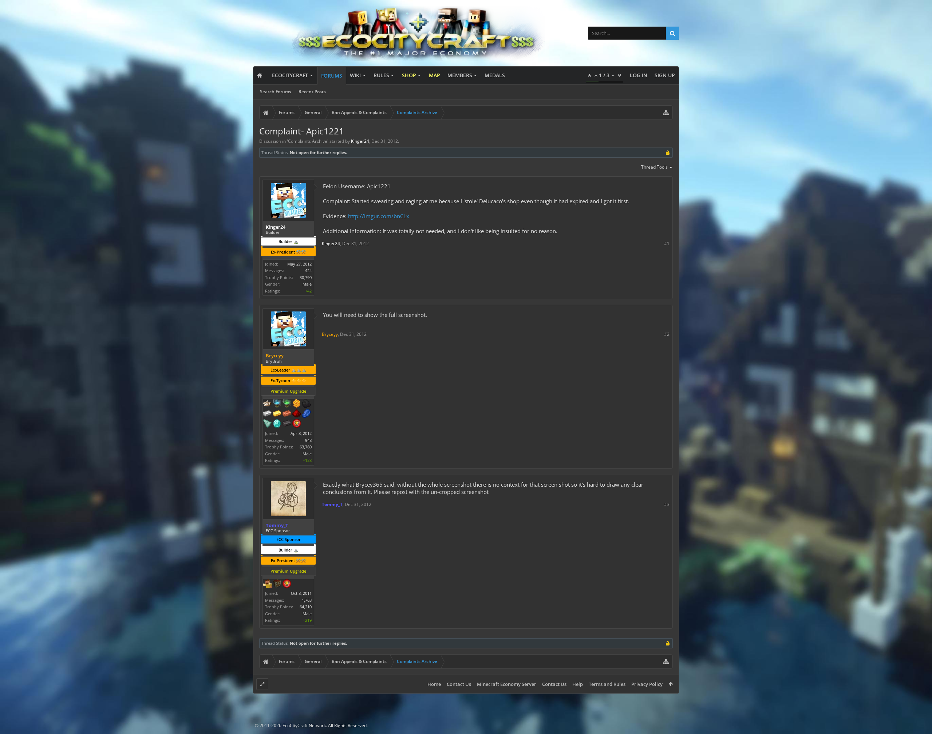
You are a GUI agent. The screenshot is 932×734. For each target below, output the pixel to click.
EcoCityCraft (290, 75)
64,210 (306, 606)
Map (434, 75)
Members (459, 75)
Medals (495, 75)
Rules (381, 75)
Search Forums (275, 92)
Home (434, 684)
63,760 (306, 447)
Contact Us (459, 684)
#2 (667, 334)
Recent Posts (312, 92)
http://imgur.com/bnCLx (378, 216)
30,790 (306, 277)
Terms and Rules (607, 684)
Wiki (355, 75)
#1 (667, 243)
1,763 (307, 600)
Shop (409, 75)
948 (308, 440)
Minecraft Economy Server (506, 684)
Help (577, 684)
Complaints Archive (307, 141)
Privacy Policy (647, 684)
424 (308, 270)
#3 (667, 504)
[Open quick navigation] (665, 112)
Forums (331, 75)
